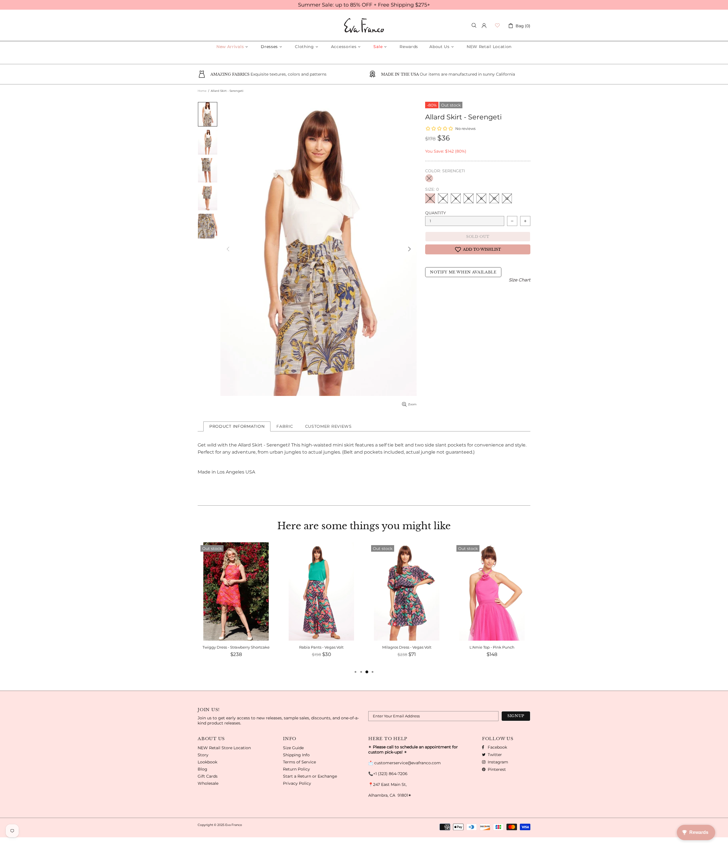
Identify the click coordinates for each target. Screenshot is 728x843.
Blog (202, 769)
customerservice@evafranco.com (407, 762)
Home (202, 91)
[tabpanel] (492, 605)
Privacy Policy (297, 783)
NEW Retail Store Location (224, 747)
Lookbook (207, 762)
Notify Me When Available (463, 272)
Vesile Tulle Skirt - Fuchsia (492, 647)
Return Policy (296, 769)
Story (203, 754)
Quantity (435, 212)
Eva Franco (364, 25)
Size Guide (293, 747)
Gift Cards (208, 776)
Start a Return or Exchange (310, 776)
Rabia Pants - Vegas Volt (236, 647)
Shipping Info (296, 754)
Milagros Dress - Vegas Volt (321, 647)
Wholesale (208, 783)
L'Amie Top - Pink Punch (406, 647)
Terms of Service (299, 762)
